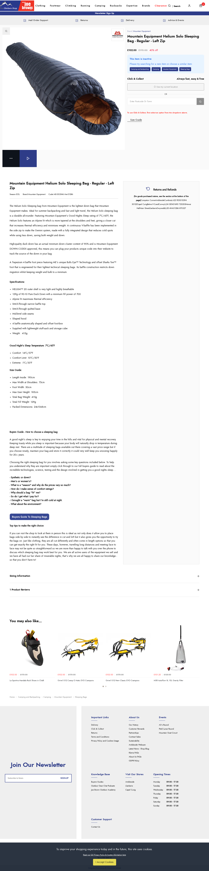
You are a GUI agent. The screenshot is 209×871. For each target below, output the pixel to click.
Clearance (161, 6)
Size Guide (136, 120)
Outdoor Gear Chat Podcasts (103, 786)
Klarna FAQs (134, 753)
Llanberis (129, 786)
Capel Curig (130, 790)
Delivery (94, 725)
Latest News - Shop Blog (139, 749)
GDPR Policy (134, 761)
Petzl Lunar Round (166, 729)
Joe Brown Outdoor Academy (103, 790)
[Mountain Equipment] (117, 34)
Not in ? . (146, 108)
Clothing (40, 6)
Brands (146, 6)
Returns (94, 733)
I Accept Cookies (105, 862)
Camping (100, 6)
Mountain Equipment (142, 31)
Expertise (132, 6)
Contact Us (95, 827)
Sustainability (134, 741)
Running (85, 6)
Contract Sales (135, 737)
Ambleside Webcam (137, 745)
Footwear (55, 6)
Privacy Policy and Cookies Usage (105, 741)
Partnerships (134, 733)
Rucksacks (116, 6)
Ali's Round (164, 725)
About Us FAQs (135, 757)
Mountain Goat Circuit (168, 733)
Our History (133, 725)
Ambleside (129, 782)
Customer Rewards (136, 729)
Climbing (70, 6)
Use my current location (167, 87)
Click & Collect (97, 729)
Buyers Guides (97, 782)
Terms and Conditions (100, 737)
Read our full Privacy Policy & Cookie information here (104, 855)
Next (196, 658)
